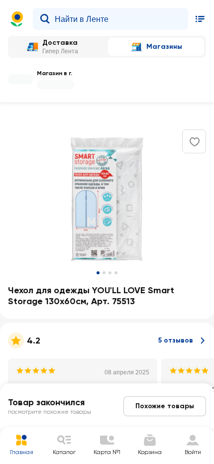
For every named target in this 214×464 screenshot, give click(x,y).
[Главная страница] (17, 19)
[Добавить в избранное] (195, 142)
